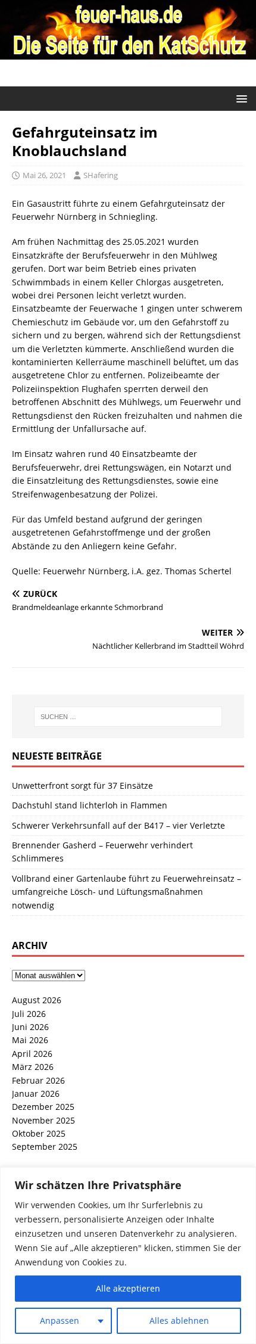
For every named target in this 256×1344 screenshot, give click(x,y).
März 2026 (33, 1066)
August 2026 (36, 1000)
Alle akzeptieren (128, 1288)
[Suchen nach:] (128, 717)
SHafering (100, 175)
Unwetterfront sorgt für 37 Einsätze (82, 785)
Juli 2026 (29, 1013)
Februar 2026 (38, 1080)
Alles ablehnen (179, 1320)
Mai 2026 (30, 1040)
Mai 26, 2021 (44, 175)
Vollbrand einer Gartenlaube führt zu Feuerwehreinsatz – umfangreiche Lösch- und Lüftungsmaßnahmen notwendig (126, 892)
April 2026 (32, 1053)
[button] (239, 98)
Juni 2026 (30, 1026)
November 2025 (43, 1120)
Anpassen (59, 1320)
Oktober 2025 (38, 1133)
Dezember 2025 (43, 1106)
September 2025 (44, 1146)
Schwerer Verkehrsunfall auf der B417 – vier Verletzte (118, 825)
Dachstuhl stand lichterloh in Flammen (89, 805)
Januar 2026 (36, 1093)
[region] (128, 1255)
